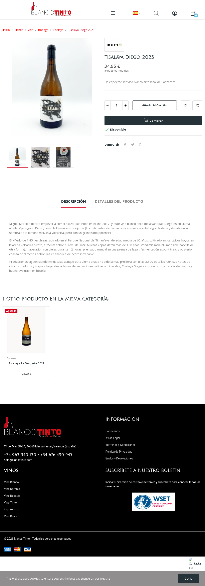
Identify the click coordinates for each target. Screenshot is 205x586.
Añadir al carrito (154, 105)
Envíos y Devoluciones (119, 458)
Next (91, 90)
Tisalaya (10, 358)
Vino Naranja (12, 489)
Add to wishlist (185, 105)
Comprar (156, 121)
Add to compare (197, 105)
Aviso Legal (113, 438)
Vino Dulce (10, 516)
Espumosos (11, 509)
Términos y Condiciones (121, 444)
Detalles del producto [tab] (119, 201)
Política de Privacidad (119, 451)
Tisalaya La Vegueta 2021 (26, 363)
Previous (12, 90)
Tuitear (132, 145)
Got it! (189, 578)
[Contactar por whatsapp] (195, 566)
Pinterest (140, 145)
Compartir (125, 145)
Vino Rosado (12, 495)
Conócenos (113, 431)
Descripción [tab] (73, 201)
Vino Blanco (11, 482)
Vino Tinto (10, 502)
